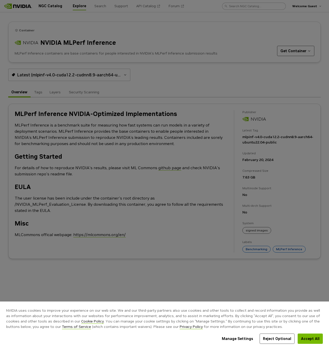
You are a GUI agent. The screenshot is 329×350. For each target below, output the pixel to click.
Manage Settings (237, 338)
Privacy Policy (191, 326)
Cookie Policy (92, 321)
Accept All (310, 338)
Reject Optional (277, 338)
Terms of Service (76, 326)
